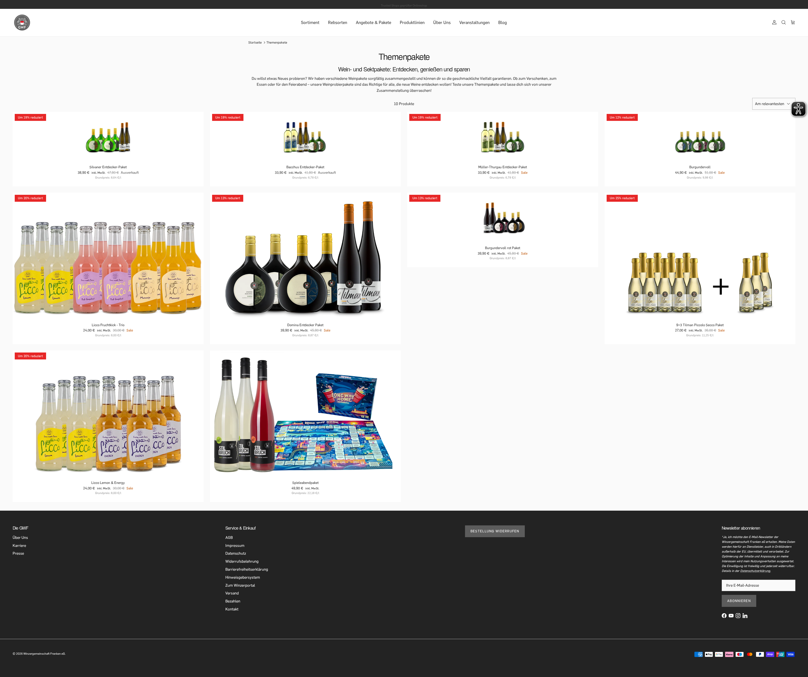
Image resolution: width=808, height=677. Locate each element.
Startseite (255, 42)
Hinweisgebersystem (242, 577)
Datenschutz (235, 553)
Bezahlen (232, 601)
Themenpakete (276, 42)
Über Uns (442, 22)
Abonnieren (739, 601)
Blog (502, 22)
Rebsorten (337, 22)
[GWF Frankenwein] (22, 22)
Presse (18, 553)
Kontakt (231, 609)
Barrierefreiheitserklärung (246, 569)
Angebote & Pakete (373, 22)
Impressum (235, 545)
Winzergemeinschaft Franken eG (44, 654)
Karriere (19, 545)
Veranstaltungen (474, 22)
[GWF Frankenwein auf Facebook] (724, 615)
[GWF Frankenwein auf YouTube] (731, 615)
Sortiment (310, 22)
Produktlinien (412, 22)
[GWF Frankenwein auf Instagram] (738, 615)
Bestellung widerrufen (494, 531)
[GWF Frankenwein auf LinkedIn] (745, 615)
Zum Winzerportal (240, 585)
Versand (232, 593)
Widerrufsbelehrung (242, 561)
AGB (229, 537)
